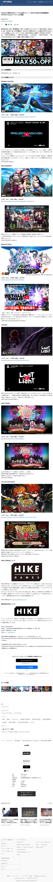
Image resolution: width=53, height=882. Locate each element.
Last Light (4, 722)
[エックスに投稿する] (6, 24)
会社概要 (8, 876)
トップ (3, 740)
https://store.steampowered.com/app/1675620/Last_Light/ (15, 360)
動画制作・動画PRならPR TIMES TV (23, 844)
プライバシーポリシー (16, 876)
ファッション (36, 4)
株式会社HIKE (17, 740)
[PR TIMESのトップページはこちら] (7, 2)
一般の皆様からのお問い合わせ (32, 878)
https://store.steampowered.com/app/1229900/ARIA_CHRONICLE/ (17, 201)
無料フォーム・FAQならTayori (41, 844)
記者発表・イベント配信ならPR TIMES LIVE (25, 847)
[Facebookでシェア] (9, 24)
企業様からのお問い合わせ (20, 878)
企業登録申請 (41, 1)
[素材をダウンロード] (15, 24)
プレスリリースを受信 (32, 1)
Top (2, 4)
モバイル (13, 4)
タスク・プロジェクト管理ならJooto (42, 842)
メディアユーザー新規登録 (27, 667)
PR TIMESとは (3, 843)
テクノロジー (7, 4)
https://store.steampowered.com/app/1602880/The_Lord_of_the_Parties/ (18, 517)
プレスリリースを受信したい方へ (7, 848)
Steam (8, 719)
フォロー (26, 766)
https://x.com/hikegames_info (19, 599)
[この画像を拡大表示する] (6, 689)
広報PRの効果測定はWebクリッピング (24, 852)
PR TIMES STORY (20, 842)
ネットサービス (17, 713)
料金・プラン (3, 846)
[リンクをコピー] (17, 24)
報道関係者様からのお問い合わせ (40, 876)
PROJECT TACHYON (25, 719)
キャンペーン (5, 706)
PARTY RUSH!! (12, 722)
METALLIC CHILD (36, 719)
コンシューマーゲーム (7, 713)
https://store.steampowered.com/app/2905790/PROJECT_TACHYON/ (18, 116)
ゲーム (32, 722)
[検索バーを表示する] (51, 2)
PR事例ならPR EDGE (40, 847)
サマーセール (15, 719)
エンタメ (23, 4)
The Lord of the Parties (23, 722)
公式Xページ (3, 866)
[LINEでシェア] (11, 24)
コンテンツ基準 (24, 876)
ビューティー (29, 4)
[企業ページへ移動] (26, 753)
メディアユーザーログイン (27, 660)
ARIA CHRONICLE (47, 719)
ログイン (47, 1)
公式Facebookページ (5, 860)
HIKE (3, 719)
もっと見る (49, 803)
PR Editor (18, 854)
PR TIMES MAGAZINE (21, 849)
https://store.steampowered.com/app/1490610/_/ (13, 279)
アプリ (18, 4)
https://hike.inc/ (11, 632)
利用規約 (30, 876)
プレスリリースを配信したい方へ (7, 851)
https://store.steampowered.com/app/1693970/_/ (13, 438)
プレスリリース (9, 740)
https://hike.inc (24, 774)
